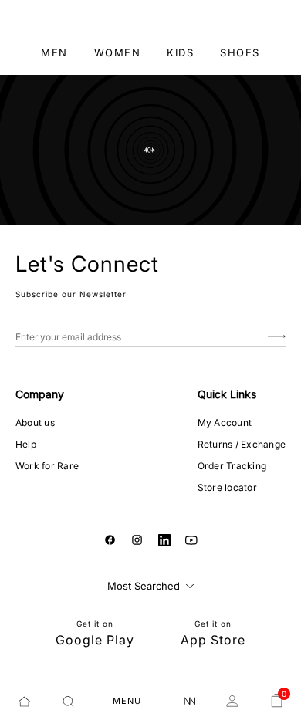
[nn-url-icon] (190, 701)
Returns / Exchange (242, 444)
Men (54, 52)
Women (117, 52)
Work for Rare (47, 466)
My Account (225, 422)
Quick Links (227, 394)
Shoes (240, 52)
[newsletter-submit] (277, 337)
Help (25, 444)
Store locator (227, 487)
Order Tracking (232, 466)
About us (35, 422)
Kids (180, 52)
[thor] (151, 19)
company (39, 394)
